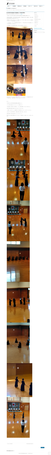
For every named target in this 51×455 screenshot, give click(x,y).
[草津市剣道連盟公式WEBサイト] (11, 3)
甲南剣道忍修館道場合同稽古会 (30, 443)
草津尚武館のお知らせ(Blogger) (38, 28)
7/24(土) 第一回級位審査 (9, 443)
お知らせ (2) (35, 14)
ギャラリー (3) (36, 24)
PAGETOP (42, 447)
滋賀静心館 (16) (36, 22)
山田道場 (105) (36, 17)
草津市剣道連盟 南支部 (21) (37, 19)
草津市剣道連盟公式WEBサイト (24, 453)
